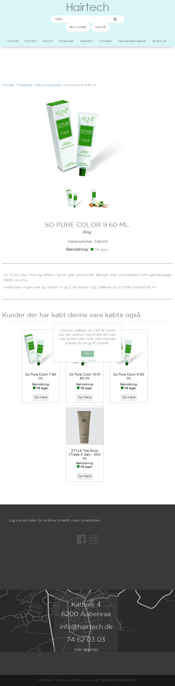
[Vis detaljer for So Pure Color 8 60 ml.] (128, 349)
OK (87, 353)
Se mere (40, 397)
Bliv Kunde (78, 27)
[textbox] (78, 19)
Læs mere (87, 360)
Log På (100, 27)
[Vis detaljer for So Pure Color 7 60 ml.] (40, 349)
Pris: (87, 232)
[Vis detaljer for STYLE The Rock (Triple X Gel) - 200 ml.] (84, 426)
